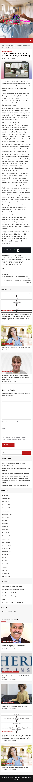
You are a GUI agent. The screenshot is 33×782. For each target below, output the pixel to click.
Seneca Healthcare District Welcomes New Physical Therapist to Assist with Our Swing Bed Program (15, 377)
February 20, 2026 (11, 740)
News (3, 599)
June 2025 (5, 523)
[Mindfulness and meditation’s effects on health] (16, 694)
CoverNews (24, 777)
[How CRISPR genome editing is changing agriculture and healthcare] (16, 633)
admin (5, 58)
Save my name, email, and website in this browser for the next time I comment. (15, 438)
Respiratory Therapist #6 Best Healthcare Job (16, 347)
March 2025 (5, 532)
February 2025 (6, 536)
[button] (2, 40)
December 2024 (6, 542)
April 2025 (5, 529)
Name (4, 422)
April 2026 (5, 495)
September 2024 (7, 551)
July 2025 (5, 520)
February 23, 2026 (11, 679)
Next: (17, 280)
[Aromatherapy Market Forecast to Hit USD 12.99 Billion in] (16, 663)
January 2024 (6, 576)
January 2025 (6, 539)
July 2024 (5, 557)
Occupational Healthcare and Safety (12, 602)
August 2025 (6, 517)
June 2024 (5, 561)
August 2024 (6, 554)
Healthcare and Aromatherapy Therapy (13, 589)
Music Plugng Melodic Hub (8, 611)
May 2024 (5, 564)
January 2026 (6, 501)
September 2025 (7, 514)
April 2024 (5, 567)
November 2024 (6, 545)
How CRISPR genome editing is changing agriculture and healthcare (13, 464)
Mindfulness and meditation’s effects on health (15, 473)
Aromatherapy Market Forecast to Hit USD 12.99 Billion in (16, 469)
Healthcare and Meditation (10, 592)
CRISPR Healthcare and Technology (12, 586)
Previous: (15, 275)
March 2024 (5, 570)
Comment (5, 400)
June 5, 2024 (11, 58)
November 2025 (6, 508)
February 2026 (6, 498)
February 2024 (6, 573)
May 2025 (5, 526)
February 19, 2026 (11, 349)
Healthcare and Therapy (8, 51)
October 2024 (6, 548)
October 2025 (6, 511)
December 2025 (6, 504)
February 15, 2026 (11, 381)
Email (19, 422)
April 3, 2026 (10, 648)
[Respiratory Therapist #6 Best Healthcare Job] (16, 335)
